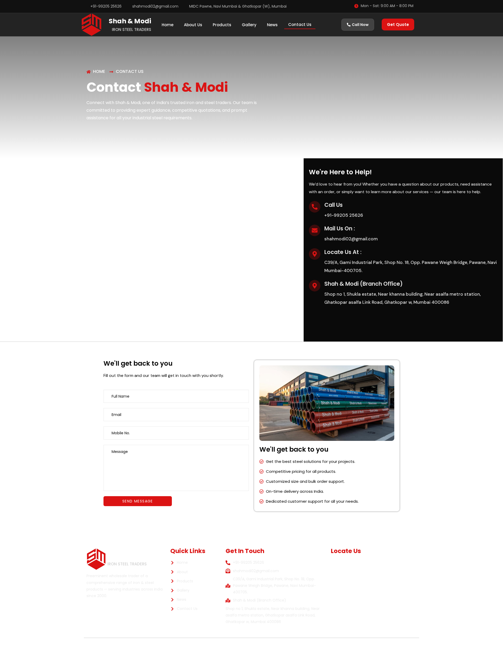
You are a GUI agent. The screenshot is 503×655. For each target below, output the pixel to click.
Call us (333, 205)
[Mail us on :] (314, 230)
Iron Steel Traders (131, 29)
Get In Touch (245, 551)
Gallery (249, 25)
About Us (193, 25)
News (272, 25)
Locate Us (346, 551)
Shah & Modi (130, 21)
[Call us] (314, 207)
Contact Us (299, 24)
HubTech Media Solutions (322, 646)
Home (167, 25)
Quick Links (187, 551)
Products (222, 25)
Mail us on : (339, 228)
